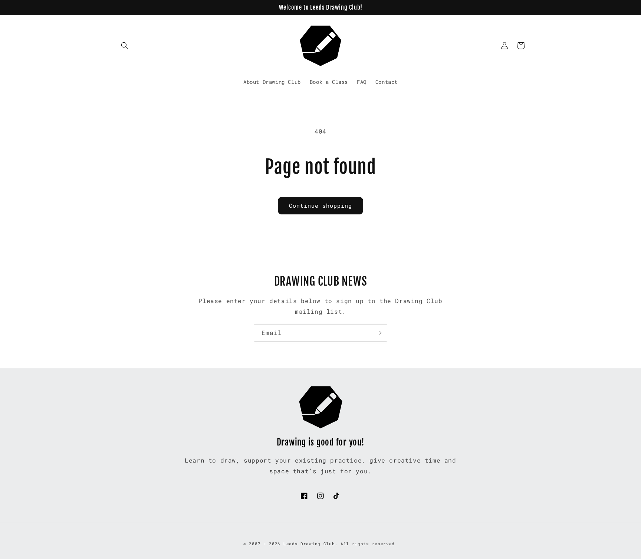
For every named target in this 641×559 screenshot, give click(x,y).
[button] (124, 45)
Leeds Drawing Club (309, 543)
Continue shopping (320, 205)
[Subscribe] (379, 333)
